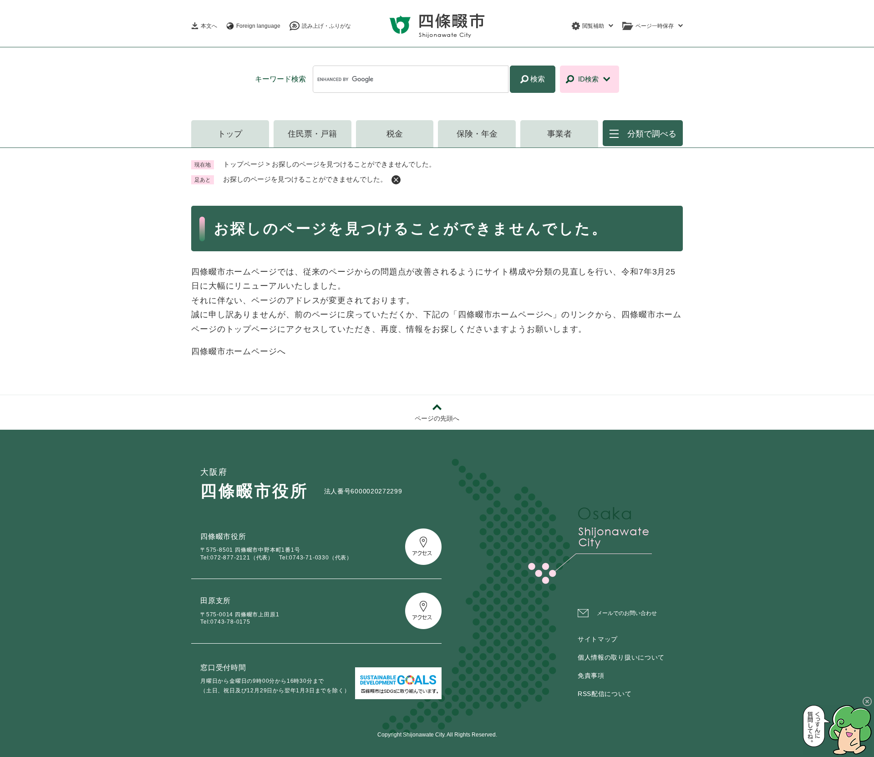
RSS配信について (604, 693)
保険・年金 (477, 133)
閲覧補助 (593, 26)
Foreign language (258, 26)
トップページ (243, 164)
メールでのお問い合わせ (627, 613)
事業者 (559, 133)
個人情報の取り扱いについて (621, 657)
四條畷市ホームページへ (238, 351)
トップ (230, 133)
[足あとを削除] (396, 179)
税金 (394, 133)
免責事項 (591, 675)
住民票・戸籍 (312, 133)
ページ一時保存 (654, 26)
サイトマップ (598, 639)
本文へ (209, 26)
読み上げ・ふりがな (326, 26)
